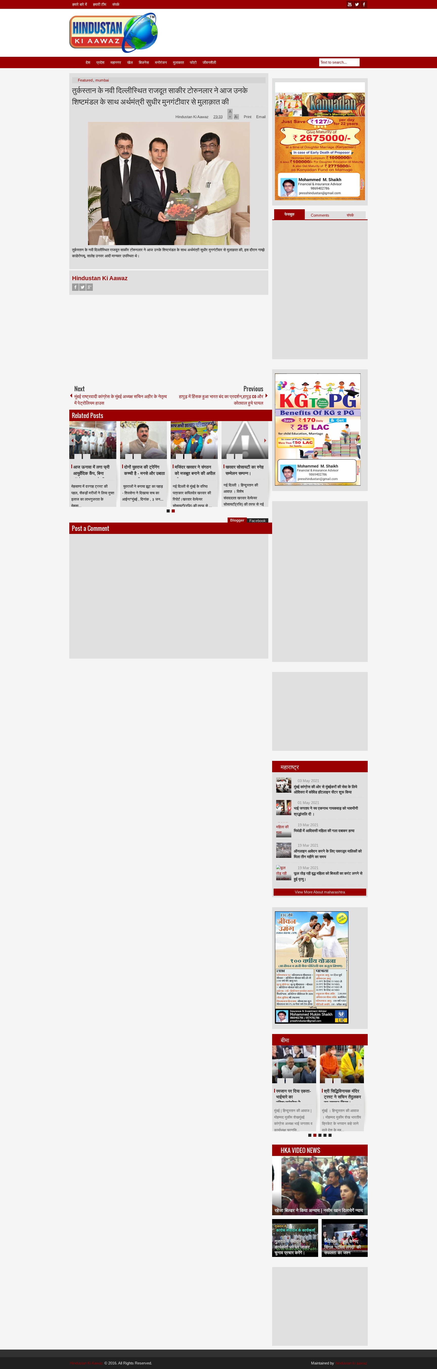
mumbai (102, 80)
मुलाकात (178, 62)
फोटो (193, 62)
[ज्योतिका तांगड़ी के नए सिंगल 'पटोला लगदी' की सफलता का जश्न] (345, 1238)
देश (88, 62)
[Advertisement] (276, 25)
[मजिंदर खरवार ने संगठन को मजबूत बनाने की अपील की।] (194, 440)
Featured (85, 80)
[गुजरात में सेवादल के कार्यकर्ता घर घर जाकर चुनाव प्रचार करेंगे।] (295, 1238)
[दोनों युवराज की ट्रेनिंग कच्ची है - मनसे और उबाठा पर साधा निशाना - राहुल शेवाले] (143, 440)
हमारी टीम (99, 4)
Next (265, 440)
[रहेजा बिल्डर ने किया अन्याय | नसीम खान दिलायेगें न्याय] (320, 1185)
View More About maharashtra (320, 892)
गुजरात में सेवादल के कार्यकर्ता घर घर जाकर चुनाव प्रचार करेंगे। (292, 1247)
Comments (320, 215)
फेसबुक (289, 214)
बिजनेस (144, 62)
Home (77, 62)
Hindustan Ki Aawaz (193, 117)
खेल (130, 62)
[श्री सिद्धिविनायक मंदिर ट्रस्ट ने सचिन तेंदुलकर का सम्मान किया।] (342, 1064)
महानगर (116, 62)
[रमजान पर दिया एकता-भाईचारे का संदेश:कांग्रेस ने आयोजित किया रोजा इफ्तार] (294, 1064)
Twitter (82, 287)
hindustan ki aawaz (351, 1363)
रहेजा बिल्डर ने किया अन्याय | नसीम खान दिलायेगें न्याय (319, 1210)
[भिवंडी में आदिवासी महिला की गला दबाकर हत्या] (283, 829)
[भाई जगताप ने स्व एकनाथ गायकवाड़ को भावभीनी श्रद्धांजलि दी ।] (283, 807)
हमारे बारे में (79, 4)
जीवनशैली (209, 62)
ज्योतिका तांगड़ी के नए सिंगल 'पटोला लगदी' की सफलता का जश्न (342, 1247)
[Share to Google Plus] (110, 444)
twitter (357, 4)
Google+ (89, 287)
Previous (72, 440)
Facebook (75, 287)
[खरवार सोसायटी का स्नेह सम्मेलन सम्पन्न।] (245, 440)
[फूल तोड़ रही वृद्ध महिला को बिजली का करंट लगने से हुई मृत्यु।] (283, 872)
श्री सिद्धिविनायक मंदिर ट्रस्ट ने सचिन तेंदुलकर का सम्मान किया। (342, 1097)
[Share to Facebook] (97, 444)
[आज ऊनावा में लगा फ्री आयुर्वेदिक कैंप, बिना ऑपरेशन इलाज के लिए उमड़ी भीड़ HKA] (92, 440)
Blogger (237, 520)
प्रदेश (100, 62)
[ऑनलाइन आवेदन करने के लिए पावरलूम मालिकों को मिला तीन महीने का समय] (283, 850)
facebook (364, 4)
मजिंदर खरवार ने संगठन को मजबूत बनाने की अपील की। (195, 473)
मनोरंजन (161, 62)
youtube (349, 4)
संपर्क (115, 4)
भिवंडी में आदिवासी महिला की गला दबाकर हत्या (324, 831)
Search (364, 62)
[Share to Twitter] (104, 444)
